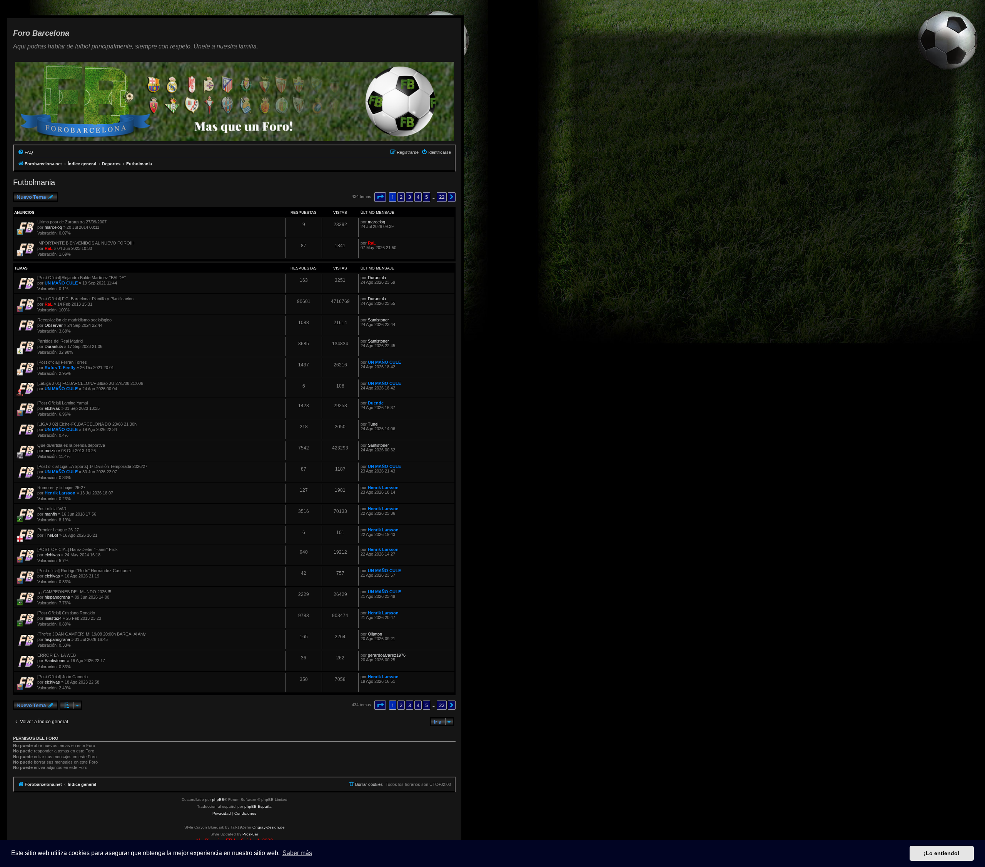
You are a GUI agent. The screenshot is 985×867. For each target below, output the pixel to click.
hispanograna (57, 597)
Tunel (373, 424)
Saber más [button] (297, 853)
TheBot (51, 535)
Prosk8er (250, 834)
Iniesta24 (53, 618)
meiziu (51, 450)
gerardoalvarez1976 (387, 655)
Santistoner (378, 320)
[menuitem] (25, 152)
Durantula (377, 277)
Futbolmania (34, 182)
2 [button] (401, 196)
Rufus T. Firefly (60, 367)
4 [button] (418, 196)
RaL (49, 248)
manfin (51, 514)
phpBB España (258, 806)
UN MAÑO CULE (61, 283)
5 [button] (426, 196)
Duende (376, 403)
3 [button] (409, 196)
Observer (54, 325)
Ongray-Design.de (268, 827)
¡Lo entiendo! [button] (942, 853)
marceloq (53, 227)
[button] (380, 196)
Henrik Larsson (60, 493)
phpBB (218, 799)
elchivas (52, 408)
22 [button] (441, 196)
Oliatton (375, 634)
